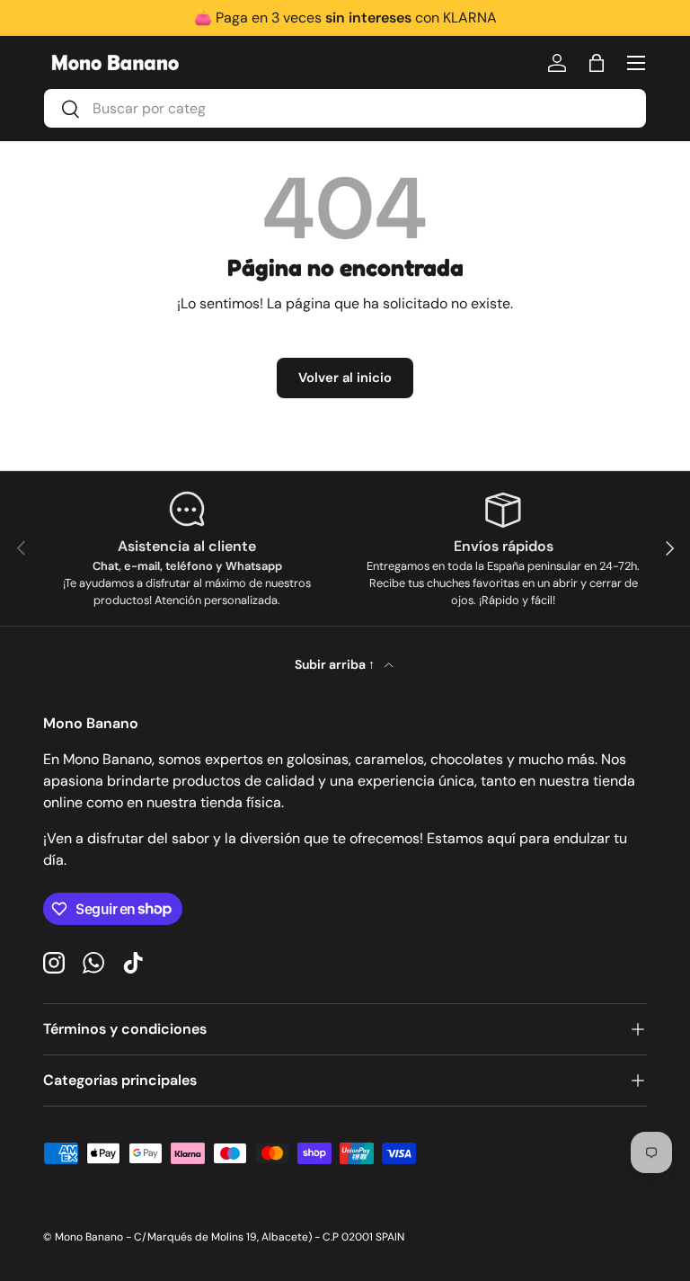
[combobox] (345, 108)
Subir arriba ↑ (336, 664)
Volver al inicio (345, 378)
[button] (596, 63)
